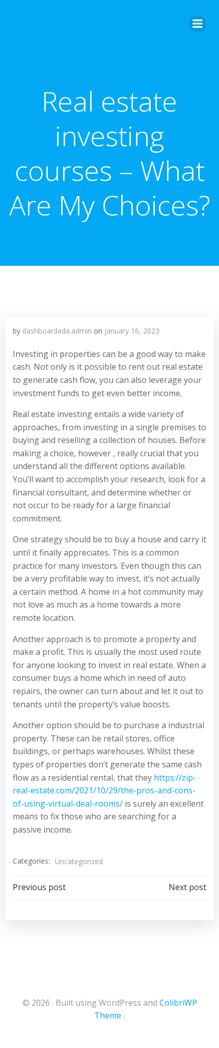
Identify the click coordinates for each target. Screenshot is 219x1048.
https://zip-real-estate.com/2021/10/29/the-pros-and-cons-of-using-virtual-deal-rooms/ (104, 790)
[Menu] (197, 24)
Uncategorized (79, 861)
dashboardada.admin (57, 331)
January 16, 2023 (131, 331)
